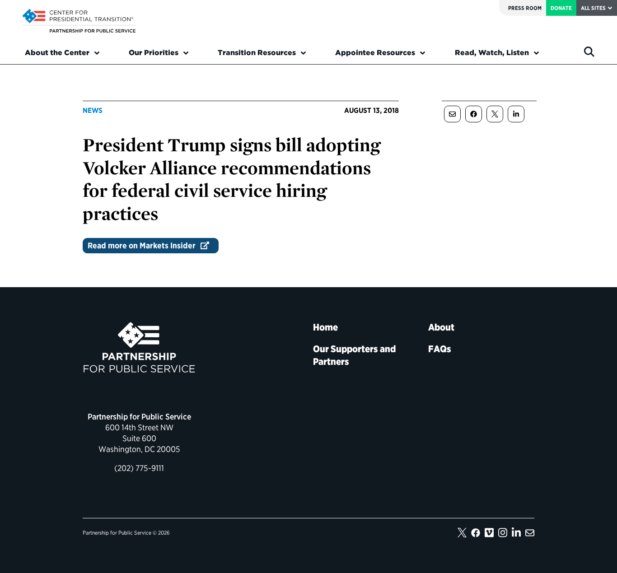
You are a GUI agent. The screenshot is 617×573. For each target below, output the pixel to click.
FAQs (439, 348)
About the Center (57, 52)
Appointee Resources (375, 52)
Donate (561, 8)
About (441, 327)
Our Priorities (153, 52)
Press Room (525, 8)
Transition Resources (257, 52)
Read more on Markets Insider (142, 245)
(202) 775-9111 (139, 468)
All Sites (593, 8)
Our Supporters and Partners (354, 355)
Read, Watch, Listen (492, 52)
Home (325, 327)
